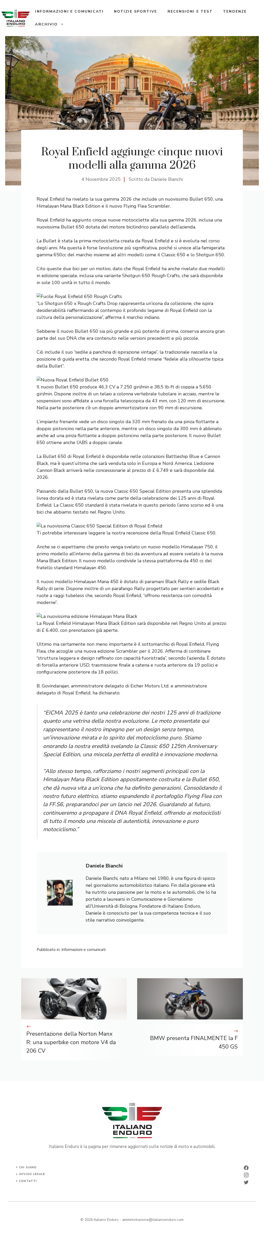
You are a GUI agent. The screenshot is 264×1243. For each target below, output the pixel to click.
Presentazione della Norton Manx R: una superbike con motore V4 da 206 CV (71, 1042)
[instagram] (246, 1175)
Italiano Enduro (106, 1219)
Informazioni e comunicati (69, 11)
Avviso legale (32, 1174)
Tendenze (235, 11)
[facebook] (246, 1167)
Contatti (28, 1181)
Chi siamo (28, 1167)
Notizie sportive (135, 11)
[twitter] (246, 1182)
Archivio (46, 24)
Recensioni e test (190, 11)
